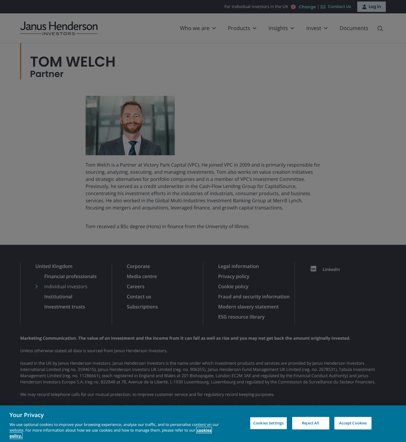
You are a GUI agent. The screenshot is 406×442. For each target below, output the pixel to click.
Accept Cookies (353, 423)
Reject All (310, 423)
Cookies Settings (268, 423)
